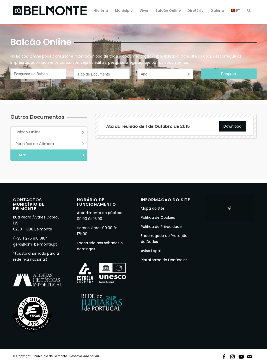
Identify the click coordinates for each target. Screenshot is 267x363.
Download (232, 126)
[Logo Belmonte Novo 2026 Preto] (50, 10)
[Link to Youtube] (241, 356)
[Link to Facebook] (224, 356)
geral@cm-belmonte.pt (35, 244)
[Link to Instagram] (232, 356)
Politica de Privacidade (161, 226)
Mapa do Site (153, 208)
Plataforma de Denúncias (164, 259)
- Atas (21, 155)
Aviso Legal (151, 250)
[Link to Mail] (250, 356)
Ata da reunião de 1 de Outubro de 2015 (148, 126)
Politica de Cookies (158, 217)
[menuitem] (101, 10)
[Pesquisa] (249, 10)
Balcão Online (28, 132)
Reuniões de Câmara (35, 143)
